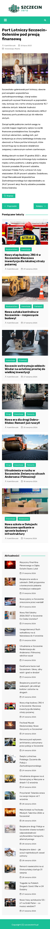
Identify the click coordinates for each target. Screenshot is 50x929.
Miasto (17, 49)
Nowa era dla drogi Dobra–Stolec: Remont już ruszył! (22, 421)
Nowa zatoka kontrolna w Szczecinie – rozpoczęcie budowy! (22, 315)
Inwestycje (9, 49)
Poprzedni (12, 206)
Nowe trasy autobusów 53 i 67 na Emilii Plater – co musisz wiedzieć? (32, 903)
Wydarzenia (24, 519)
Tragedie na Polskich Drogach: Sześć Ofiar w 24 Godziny (32, 886)
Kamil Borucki (10, 46)
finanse (10, 196)
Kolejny (39, 206)
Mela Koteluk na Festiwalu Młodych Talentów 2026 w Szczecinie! (32, 813)
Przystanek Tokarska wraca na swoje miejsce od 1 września (32, 796)
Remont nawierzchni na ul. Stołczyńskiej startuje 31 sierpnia (32, 869)
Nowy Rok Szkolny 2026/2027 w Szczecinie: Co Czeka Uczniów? (31, 615)
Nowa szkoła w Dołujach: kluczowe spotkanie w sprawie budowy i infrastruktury (21, 529)
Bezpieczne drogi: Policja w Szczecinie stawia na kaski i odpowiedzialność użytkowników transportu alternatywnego (32, 832)
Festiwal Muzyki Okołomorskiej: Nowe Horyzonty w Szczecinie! (31, 726)
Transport (38, 306)
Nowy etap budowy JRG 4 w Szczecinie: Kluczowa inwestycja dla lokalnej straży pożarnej (25, 259)
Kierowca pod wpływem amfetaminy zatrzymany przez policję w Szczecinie (31, 742)
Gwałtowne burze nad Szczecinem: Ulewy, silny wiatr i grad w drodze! (31, 669)
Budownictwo (12, 249)
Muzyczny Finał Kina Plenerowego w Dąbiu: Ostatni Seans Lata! (30, 565)
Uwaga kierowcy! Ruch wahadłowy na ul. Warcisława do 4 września (31, 632)
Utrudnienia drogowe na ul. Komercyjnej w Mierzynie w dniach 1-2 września (32, 779)
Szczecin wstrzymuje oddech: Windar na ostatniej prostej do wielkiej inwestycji (25, 369)
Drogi (8, 414)
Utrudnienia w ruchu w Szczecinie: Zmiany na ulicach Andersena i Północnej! (25, 473)
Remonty (31, 414)
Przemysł (23, 360)
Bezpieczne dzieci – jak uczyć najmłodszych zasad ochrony (32, 852)
